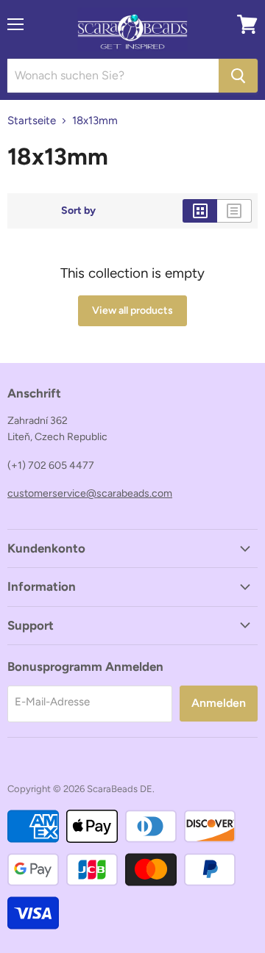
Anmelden (218, 703)
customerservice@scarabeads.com (89, 493)
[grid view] (200, 211)
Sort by (78, 211)
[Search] (238, 76)
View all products (132, 310)
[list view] (234, 211)
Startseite (31, 121)
